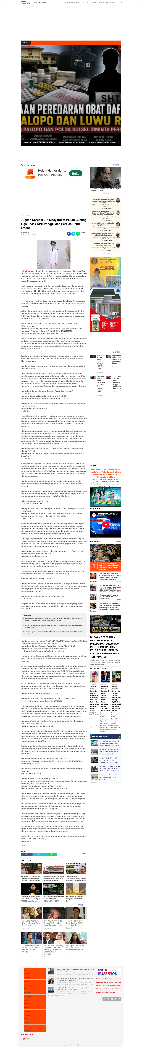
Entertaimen (28, 985)
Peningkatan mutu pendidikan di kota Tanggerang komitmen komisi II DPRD (109, 777)
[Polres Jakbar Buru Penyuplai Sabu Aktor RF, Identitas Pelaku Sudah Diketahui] (93, 597)
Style (25, 1026)
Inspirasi (27, 992)
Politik (26, 1019)
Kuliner (26, 1000)
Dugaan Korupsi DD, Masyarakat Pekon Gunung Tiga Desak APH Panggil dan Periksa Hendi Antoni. (53, 224)
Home (22, 216)
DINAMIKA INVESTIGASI (72, 2)
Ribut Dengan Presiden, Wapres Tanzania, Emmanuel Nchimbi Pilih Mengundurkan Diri (109, 752)
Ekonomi (26, 981)
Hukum (27, 216)
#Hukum (24, 846)
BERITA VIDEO (111, 2)
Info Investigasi (76, 1045)
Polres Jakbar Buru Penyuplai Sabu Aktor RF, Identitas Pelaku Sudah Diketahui (109, 597)
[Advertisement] (71, 23)
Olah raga (27, 1007)
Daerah (26, 974)
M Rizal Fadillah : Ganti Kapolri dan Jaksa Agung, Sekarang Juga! (103, 224)
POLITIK (101, 2)
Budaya (26, 970)
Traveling (27, 1030)
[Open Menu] (2, 2)
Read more (109, 208)
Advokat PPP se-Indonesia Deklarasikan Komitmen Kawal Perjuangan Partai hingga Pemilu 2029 (103, 201)
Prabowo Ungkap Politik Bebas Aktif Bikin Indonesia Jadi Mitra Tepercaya (103, 234)
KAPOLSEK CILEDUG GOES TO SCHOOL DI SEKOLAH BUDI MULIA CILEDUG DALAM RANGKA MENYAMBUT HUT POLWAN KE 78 (110, 588)
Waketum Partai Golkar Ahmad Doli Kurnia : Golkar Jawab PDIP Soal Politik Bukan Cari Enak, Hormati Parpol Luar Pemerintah (103, 213)
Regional (27, 1022)
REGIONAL (121, 2)
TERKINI (85, 2)
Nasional (27, 1004)
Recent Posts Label (106, 253)
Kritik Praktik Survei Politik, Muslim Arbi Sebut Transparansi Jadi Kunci (103, 244)
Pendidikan (27, 1011)
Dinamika (27, 977)
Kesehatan (27, 996)
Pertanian (27, 1015)
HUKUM (93, 2)
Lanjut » (117, 782)
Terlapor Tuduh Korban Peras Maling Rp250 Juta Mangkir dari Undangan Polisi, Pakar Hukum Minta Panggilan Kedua (94, 697)
